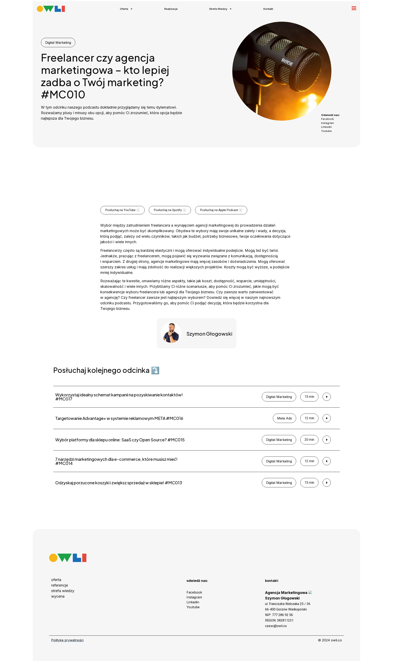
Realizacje (171, 8)
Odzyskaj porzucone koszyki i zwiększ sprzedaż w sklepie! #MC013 (118, 482)
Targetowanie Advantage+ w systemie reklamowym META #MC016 (119, 418)
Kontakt (268, 8)
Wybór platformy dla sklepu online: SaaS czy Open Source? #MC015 (120, 439)
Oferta (124, 8)
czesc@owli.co (276, 626)
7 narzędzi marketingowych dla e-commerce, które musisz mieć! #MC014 (116, 461)
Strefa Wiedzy (218, 8)
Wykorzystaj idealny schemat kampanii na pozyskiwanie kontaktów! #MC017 (119, 396)
